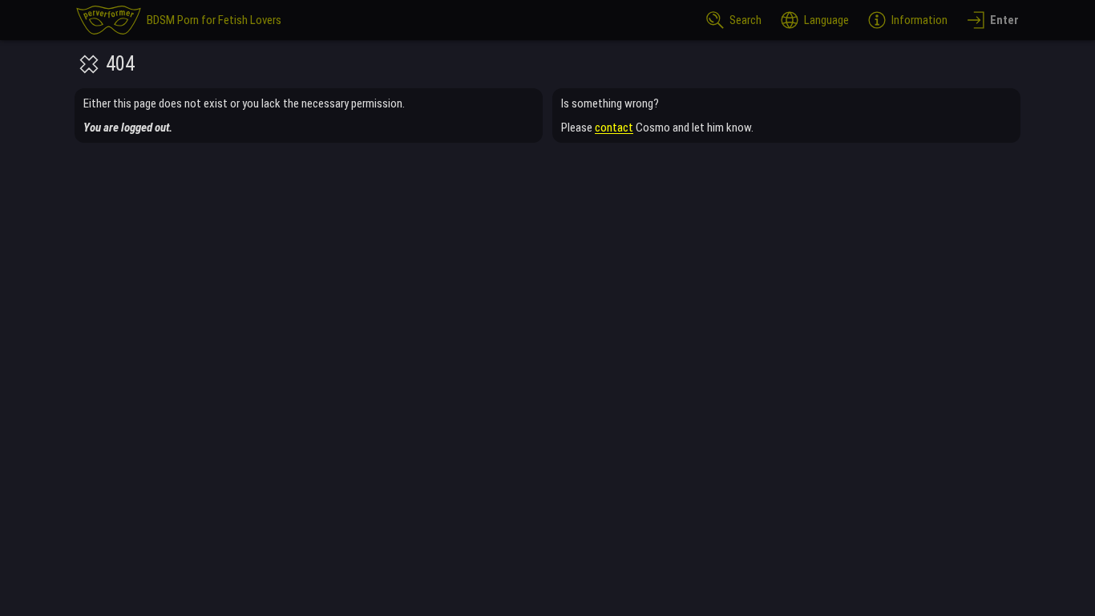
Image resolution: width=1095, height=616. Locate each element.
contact (614, 127)
